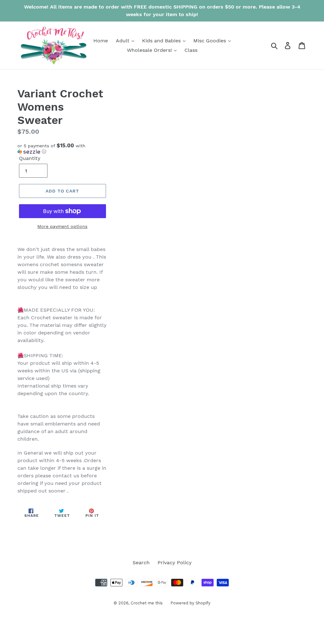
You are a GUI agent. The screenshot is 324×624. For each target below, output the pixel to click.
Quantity (29, 158)
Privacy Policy (175, 563)
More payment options (62, 226)
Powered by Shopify (190, 603)
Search (141, 563)
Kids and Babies (162, 41)
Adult (123, 41)
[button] (62, 149)
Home (100, 41)
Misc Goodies (210, 41)
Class (190, 50)
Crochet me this (147, 603)
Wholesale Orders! (150, 50)
